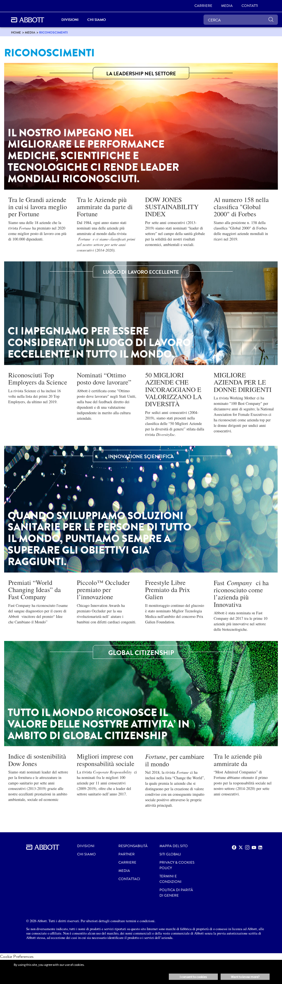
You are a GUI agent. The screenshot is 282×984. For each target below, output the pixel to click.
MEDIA (124, 870)
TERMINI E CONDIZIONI (170, 879)
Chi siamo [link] (96, 19)
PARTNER (126, 854)
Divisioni (85, 846)
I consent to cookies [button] (193, 977)
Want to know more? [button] (245, 977)
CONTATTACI (129, 879)
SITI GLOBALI (170, 854)
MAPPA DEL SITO (173, 846)
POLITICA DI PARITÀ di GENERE (176, 893)
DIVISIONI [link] (69, 19)
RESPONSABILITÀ (133, 846)
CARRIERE (127, 862)
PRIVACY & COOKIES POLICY (176, 865)
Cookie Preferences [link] (17, 956)
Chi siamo (86, 854)
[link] (16, 32)
